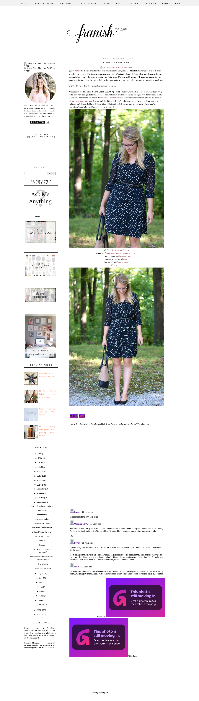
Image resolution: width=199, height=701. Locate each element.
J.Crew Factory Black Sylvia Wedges (103, 424)
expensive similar (129, 253)
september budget (42, 519)
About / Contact (43, 3)
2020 (40, 458)
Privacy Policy (171, 3)
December (41, 489)
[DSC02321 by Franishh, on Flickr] (116, 265)
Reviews (151, 3)
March (41, 596)
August (41, 574)
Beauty (120, 3)
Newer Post (101, 616)
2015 (39, 480)
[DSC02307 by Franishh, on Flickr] (116, 247)
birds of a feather (42, 564)
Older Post (132, 656)
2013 (39, 610)
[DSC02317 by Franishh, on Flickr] (74, 71)
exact (125, 259)
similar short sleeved (113, 253)
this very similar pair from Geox (81, 101)
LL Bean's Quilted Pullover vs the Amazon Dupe (47, 394)
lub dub (42, 541)
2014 (39, 485)
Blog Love (66, 3)
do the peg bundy (42, 536)
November (41, 493)
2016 (39, 476)
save (119, 262)
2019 (39, 463)
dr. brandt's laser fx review (42, 532)
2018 (39, 467)
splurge (125, 262)
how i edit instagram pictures (42, 506)
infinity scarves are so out (42, 528)
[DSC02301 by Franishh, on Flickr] (116, 406)
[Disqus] (117, 469)
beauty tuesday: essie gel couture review (47, 412)
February (41, 600)
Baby (106, 3)
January (41, 605)
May (41, 587)
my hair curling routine (42, 568)
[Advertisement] (37, 662)
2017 (39, 472)
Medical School (87, 3)
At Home (135, 3)
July (41, 578)
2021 (39, 454)
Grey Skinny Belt (82, 424)
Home (24, 3)
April (41, 591)
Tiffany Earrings (142, 424)
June (41, 583)
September (40, 502)
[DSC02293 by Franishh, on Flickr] (116, 250)
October (40, 498)
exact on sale (125, 256)
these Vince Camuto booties (110, 98)
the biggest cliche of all (42, 523)
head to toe (42, 510)
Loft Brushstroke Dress (127, 424)
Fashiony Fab (103, 693)
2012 (39, 615)
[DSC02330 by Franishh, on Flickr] (116, 68)
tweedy (42, 545)
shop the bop (42, 515)
